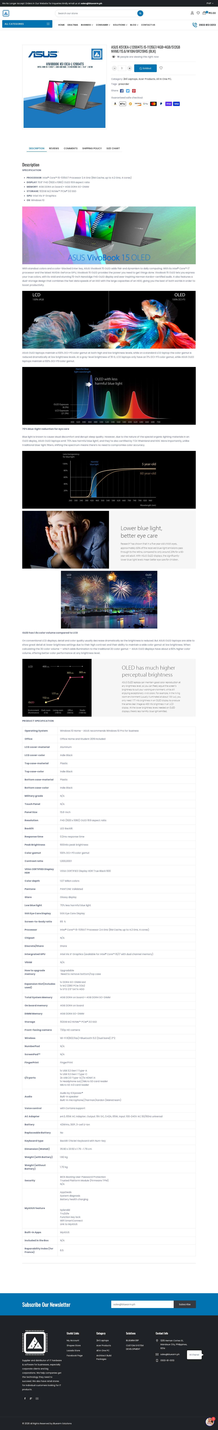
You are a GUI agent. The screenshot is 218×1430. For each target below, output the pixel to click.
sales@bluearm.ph (170, 1354)
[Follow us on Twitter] (128, 90)
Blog (133, 24)
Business (86, 24)
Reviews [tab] (54, 148)
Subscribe (185, 1304)
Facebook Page (75, 1355)
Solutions (119, 24)
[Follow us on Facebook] (121, 90)
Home (61, 24)
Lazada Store (73, 1350)
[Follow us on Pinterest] (134, 90)
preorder (123, 84)
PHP (209, 3)
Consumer (102, 24)
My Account (73, 1340)
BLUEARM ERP (132, 1340)
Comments (71, 148)
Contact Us (148, 24)
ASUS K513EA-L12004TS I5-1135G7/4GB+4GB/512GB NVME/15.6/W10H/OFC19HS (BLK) (145, 49)
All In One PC (163, 79)
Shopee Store (74, 1345)
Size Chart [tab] (113, 148)
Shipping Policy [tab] (92, 148)
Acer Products (147, 79)
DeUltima (72, 24)
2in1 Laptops (130, 79)
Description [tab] (36, 148)
